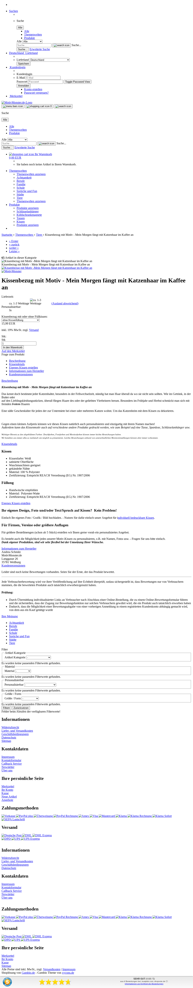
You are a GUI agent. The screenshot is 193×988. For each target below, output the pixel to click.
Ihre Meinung (10, 616)
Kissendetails (17, 364)
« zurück (14, 244)
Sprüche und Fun (27, 191)
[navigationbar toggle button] (13, 106)
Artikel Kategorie (15, 657)
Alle (26, 31)
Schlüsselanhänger (28, 211)
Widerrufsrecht (10, 727)
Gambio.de (28, 972)
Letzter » (14, 251)
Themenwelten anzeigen (31, 174)
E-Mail (21, 77)
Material (10, 670)
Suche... (76, 45)
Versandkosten (51, 969)
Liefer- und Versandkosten (17, 730)
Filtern (6, 708)
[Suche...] (61, 45)
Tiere (20, 197)
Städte (20, 194)
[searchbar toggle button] (63, 106)
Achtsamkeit (24, 177)
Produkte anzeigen (28, 208)
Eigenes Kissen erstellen (23, 367)
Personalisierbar (14, 684)
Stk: (4, 336)
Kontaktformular (11, 760)
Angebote (7, 800)
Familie (21, 184)
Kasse (5, 793)
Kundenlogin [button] (17, 67)
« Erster (13, 241)
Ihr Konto (7, 789)
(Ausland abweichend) (64, 303)
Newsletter (8, 767)
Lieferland (23, 59)
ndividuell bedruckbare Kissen (136, 517)
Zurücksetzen (21, 708)
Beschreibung (17, 360)
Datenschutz (9, 737)
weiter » (14, 247)
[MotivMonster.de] (17, 102)
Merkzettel (15, 96)
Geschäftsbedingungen (15, 734)
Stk (3, 339)
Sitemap (6, 740)
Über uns (7, 770)
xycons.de (68, 972)
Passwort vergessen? (36, 92)
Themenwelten (33, 34)
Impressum (8, 756)
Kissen (21, 221)
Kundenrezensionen (21, 374)
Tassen (21, 218)
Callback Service (12, 763)
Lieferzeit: (8, 296)
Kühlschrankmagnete (29, 214)
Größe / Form (13, 698)
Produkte (29, 38)
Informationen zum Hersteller (26, 371)
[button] (23, 53)
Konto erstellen (33, 89)
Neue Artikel (9, 796)
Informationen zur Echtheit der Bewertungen (144, 984)
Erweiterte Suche (40, 49)
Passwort (22, 81)
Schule (21, 187)
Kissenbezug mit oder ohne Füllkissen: (24, 316)
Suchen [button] (13, 11)
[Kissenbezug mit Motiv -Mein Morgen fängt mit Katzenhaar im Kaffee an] (47, 267)
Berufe (21, 181)
